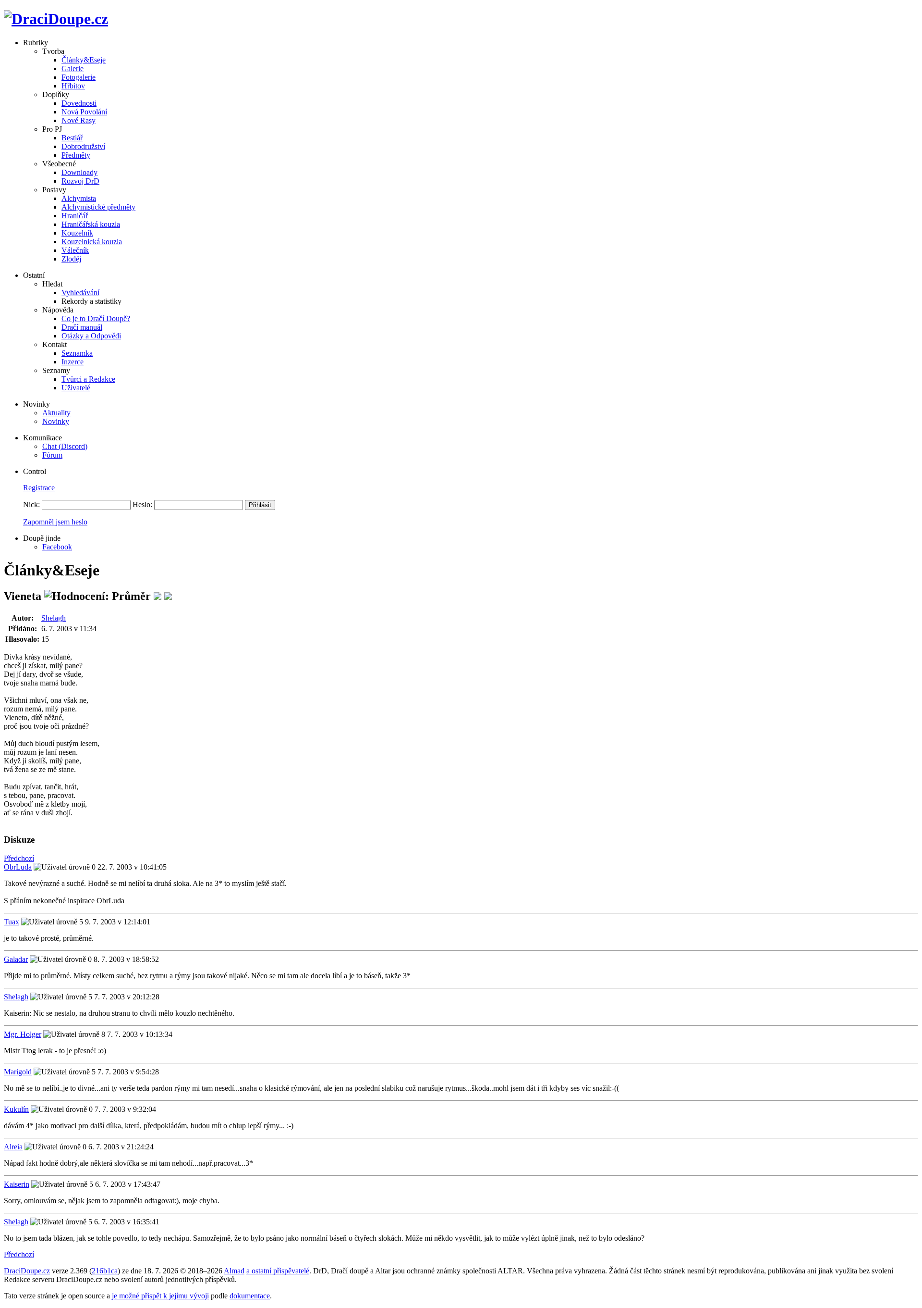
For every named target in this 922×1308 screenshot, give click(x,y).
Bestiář (72, 138)
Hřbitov (73, 86)
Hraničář (74, 216)
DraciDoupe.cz (27, 1271)
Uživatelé (75, 388)
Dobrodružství (83, 146)
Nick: (31, 504)
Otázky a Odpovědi (91, 336)
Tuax (11, 922)
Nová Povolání (84, 112)
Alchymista (78, 198)
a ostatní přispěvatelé (277, 1271)
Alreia (13, 1147)
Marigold (18, 1072)
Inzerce (72, 362)
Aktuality (56, 413)
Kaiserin (16, 1184)
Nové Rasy (78, 120)
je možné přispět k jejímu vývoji (160, 1296)
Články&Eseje (83, 60)
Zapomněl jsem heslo (55, 522)
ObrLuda (18, 867)
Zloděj (71, 259)
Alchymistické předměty (98, 207)
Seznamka (77, 353)
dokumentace (250, 1296)
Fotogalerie (78, 77)
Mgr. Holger (22, 1034)
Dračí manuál (81, 327)
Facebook (57, 547)
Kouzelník (77, 233)
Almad (234, 1271)
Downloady (79, 172)
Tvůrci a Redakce (88, 379)
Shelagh (53, 618)
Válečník (75, 250)
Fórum (52, 455)
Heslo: (142, 504)
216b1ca (105, 1271)
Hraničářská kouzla (90, 224)
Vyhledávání (80, 292)
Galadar (16, 959)
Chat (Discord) (64, 446)
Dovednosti (79, 103)
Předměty (75, 155)
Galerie (72, 68)
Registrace (39, 488)
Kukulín (16, 1109)
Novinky (55, 421)
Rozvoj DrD (80, 181)
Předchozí (19, 858)
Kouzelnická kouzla (91, 241)
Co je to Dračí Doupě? (95, 318)
